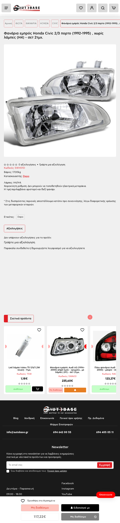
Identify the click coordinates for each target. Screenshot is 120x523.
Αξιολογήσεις (14, 228)
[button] (38, 501)
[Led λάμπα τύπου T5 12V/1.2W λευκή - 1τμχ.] (24, 346)
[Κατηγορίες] (6, 8)
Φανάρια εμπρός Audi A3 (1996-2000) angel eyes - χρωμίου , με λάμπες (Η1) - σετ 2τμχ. (67, 370)
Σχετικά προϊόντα (20, 318)
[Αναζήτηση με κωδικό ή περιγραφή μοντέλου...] (103, 8)
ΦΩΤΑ (18, 23)
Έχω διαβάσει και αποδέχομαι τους (38, 471)
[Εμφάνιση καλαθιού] (113, 8)
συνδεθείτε (22, 248)
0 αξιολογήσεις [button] (27, 165)
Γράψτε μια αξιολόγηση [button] (52, 165)
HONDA (44, 23)
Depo (26, 176)
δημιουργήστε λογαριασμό (46, 248)
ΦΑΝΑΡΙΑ (31, 23)
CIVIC (55, 23)
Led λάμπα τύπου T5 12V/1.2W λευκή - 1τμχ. (24, 369)
